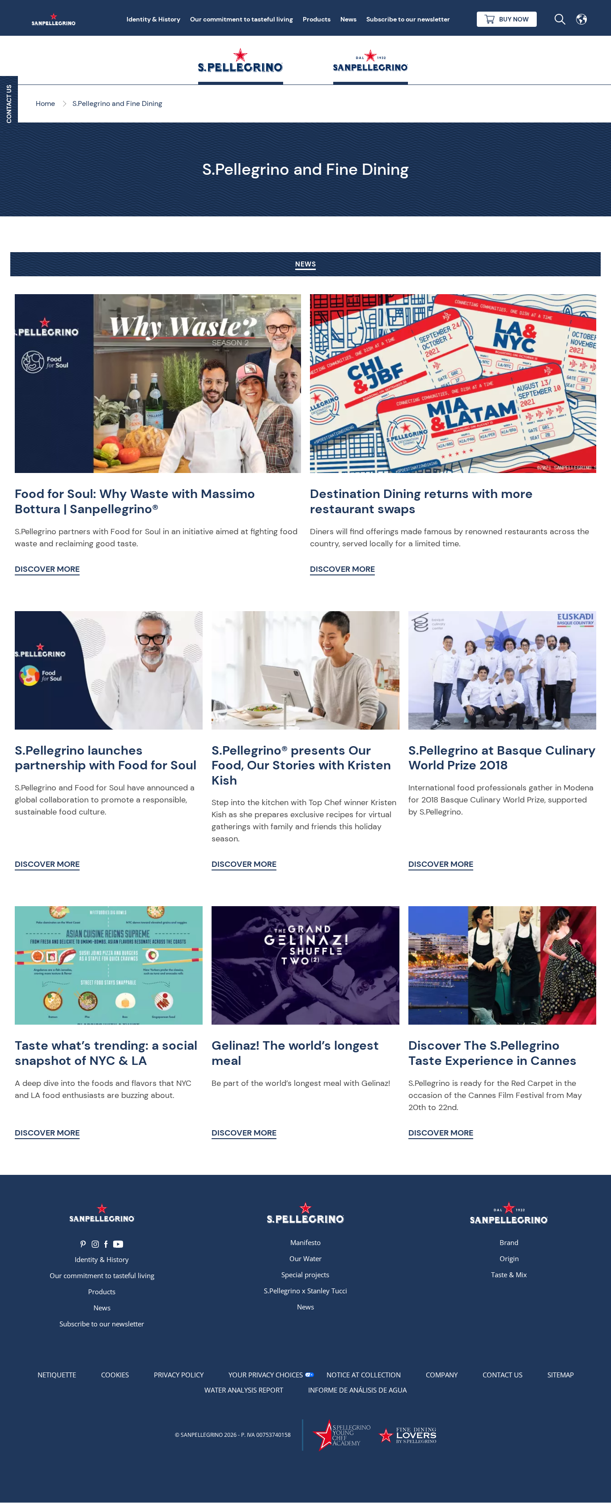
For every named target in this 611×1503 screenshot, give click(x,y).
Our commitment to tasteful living (241, 19)
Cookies (115, 1374)
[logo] (305, 1213)
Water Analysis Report (243, 1389)
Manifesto (305, 1242)
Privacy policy (179, 1374)
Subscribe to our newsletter (408, 19)
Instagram (95, 1244)
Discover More (47, 569)
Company (442, 1374)
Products (317, 19)
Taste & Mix (509, 1274)
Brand (509, 1242)
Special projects (305, 1274)
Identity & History (153, 19)
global (581, 19)
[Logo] (102, 1213)
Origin (509, 1258)
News (348, 19)
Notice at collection (364, 1374)
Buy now (514, 19)
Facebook (106, 1244)
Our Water (305, 1258)
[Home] (55, 19)
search (560, 19)
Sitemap (560, 1374)
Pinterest (83, 1244)
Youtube (118, 1244)
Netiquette (57, 1374)
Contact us (502, 1374)
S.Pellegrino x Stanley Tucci (305, 1290)
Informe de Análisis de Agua (357, 1389)
